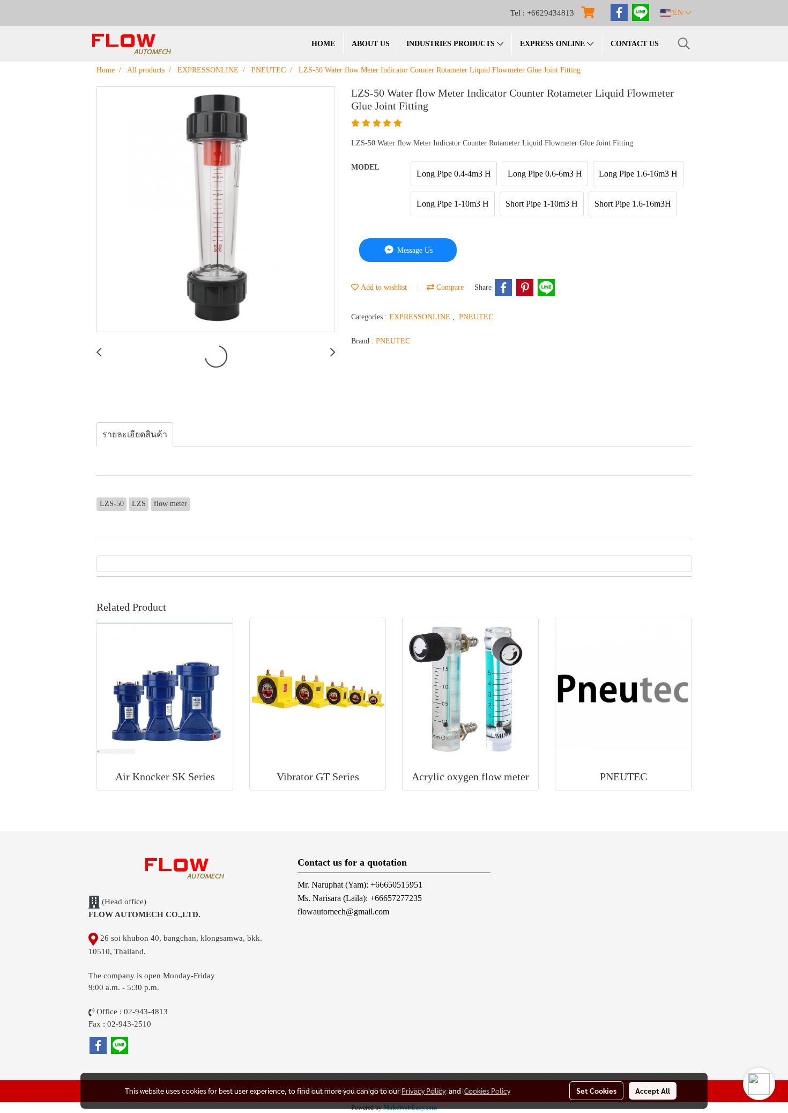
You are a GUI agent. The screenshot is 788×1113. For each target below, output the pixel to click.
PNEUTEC (476, 317)
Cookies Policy (487, 1090)
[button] (684, 43)
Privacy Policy (423, 1090)
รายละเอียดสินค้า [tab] (134, 434)
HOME (323, 44)
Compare (449, 287)
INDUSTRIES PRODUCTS (451, 44)
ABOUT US (371, 44)
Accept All (652, 1090)
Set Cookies (596, 1090)
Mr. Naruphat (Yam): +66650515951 (360, 884)
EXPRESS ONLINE (553, 44)
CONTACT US (635, 44)
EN (678, 13)
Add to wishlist (383, 287)
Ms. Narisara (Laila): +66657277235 (360, 898)
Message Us (414, 250)
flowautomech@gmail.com (343, 911)
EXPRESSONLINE (420, 317)
